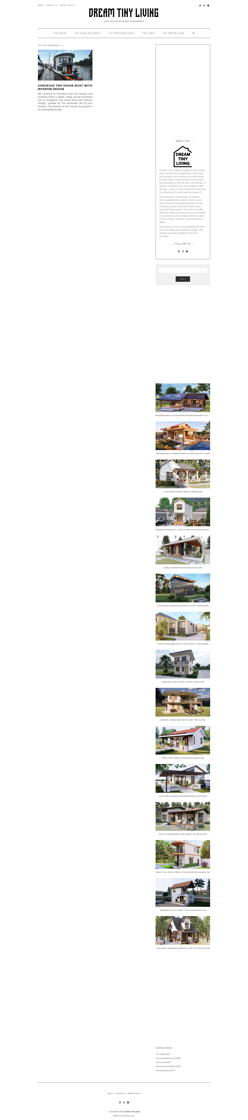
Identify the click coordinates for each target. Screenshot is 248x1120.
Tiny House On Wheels (166, 1066)
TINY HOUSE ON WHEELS (87, 33)
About (41, 5)
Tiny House (160, 1062)
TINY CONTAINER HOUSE (121, 33)
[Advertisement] (182, 91)
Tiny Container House (165, 1058)
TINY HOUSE (60, 33)
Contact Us (51, 5)
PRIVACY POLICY (67, 5)
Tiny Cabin (148, 33)
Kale (115, 1116)
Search (183, 279)
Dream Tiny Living (132, 1111)
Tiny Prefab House (174, 33)
